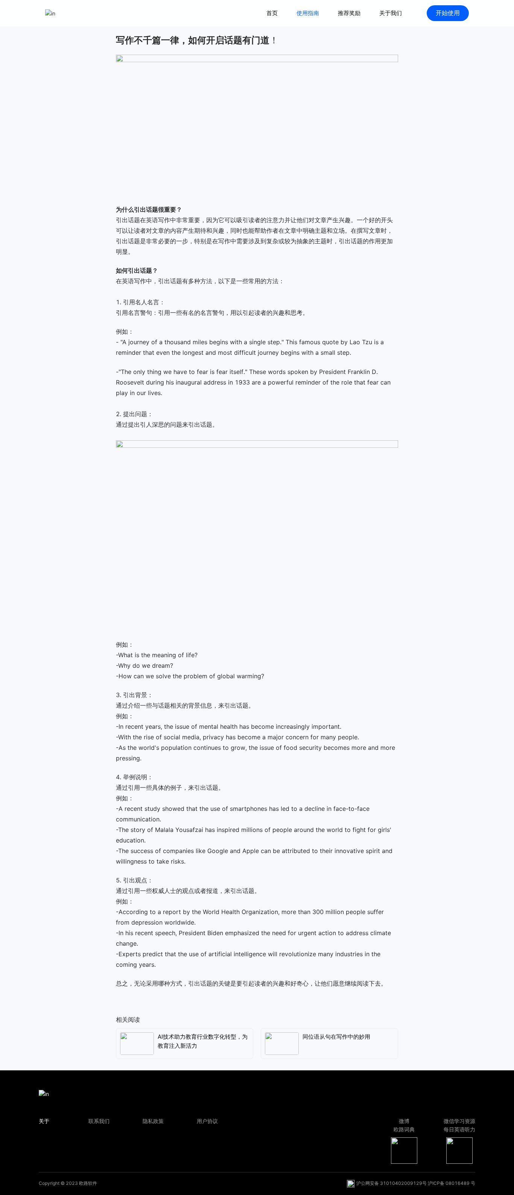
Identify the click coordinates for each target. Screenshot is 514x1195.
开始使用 (448, 13)
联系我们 (98, 1121)
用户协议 (207, 1121)
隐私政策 (153, 1121)
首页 (272, 13)
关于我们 (390, 13)
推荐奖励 (349, 13)
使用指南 (308, 13)
